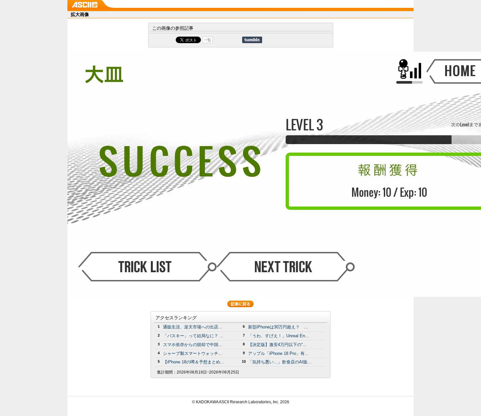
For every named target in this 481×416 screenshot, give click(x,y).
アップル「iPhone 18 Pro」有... (278, 353)
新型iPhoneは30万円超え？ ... (278, 326)
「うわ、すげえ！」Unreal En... (278, 335)
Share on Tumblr (252, 40)
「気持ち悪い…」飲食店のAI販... (280, 361)
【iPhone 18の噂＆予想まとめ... (193, 361)
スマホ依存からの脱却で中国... (192, 344)
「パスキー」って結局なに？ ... (193, 335)
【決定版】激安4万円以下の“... (277, 344)
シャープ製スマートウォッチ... (192, 353)
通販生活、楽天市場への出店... (192, 326)
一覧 (207, 40)
